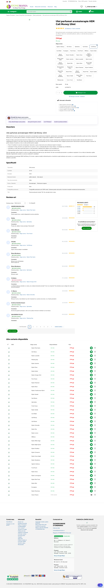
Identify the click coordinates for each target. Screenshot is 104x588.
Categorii (13, 11)
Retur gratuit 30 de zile (40, 524)
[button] (82, 96)
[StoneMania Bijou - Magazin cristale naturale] (17, 6)
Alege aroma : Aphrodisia (26, 221)
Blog (55, 6)
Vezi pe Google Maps (59, 555)
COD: (57, 87)
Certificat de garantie (40, 526)
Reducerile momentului (40, 6)
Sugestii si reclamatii (23, 532)
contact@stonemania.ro (58, 530)
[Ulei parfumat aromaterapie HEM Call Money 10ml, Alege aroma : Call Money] (29, 19)
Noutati (31, 6)
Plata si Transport (22, 524)
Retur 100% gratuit (82, 1)
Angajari (20, 537)
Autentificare (9, 521)
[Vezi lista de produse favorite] (81, 7)
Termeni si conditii (22, 529)
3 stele (78, 210)
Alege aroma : (59, 43)
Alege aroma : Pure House (26, 233)
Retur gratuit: (59, 84)
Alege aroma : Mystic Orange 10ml (28, 281)
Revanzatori (21, 544)
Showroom (50, 6)
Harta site (20, 538)
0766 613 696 (91, 6)
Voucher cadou (21, 543)
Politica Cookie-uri (22, 540)
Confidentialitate (22, 526)
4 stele (78, 208)
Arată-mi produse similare (60, 121)
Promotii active (21, 535)
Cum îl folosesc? (47, 121)
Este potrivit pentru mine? (34, 121)
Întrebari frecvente (22, 523)
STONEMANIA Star (72, 1)
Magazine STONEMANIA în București (62, 532)
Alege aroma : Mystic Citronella (27, 294)
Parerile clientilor (93, 1)
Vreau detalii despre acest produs (17, 121)
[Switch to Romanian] (10, 2)
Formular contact (22, 534)
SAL (85, 584)
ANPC (82, 584)
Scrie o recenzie (76, 28)
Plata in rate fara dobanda (41, 527)
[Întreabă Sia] (100, 585)
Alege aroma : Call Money (26, 245)
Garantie (65, 1)
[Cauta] (70, 11)
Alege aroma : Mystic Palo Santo (27, 210)
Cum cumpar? (21, 528)
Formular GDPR (22, 541)
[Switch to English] (7, 2)
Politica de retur (22, 531)
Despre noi (20, 521)
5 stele (78, 206)
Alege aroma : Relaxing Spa (26, 318)
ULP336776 (68, 87)
